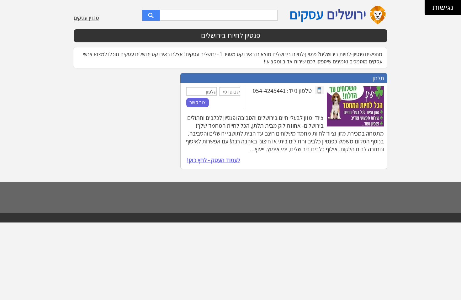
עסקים (306, 14)
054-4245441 (269, 90)
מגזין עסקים (86, 17)
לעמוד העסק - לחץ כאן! (213, 160)
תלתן (378, 78)
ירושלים (346, 14)
